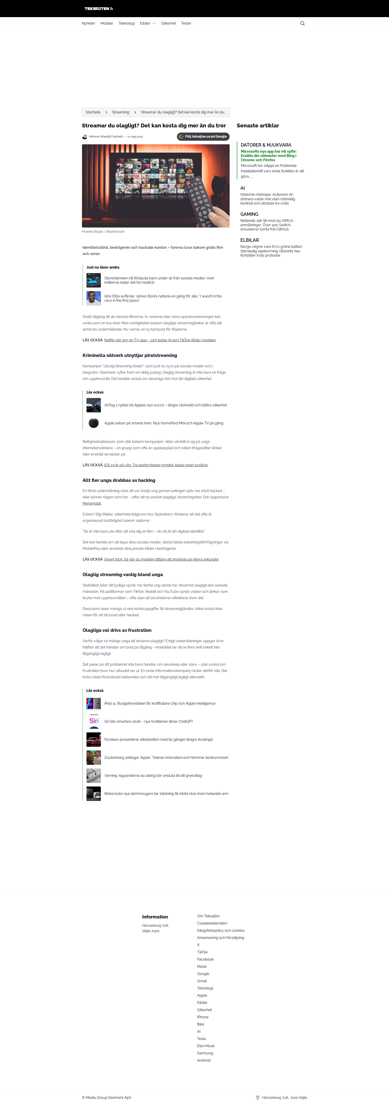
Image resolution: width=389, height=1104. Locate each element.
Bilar (201, 1024)
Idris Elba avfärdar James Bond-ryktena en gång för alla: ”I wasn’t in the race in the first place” (163, 298)
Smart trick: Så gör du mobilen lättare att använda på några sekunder (161, 559)
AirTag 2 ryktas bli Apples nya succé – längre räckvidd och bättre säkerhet (165, 405)
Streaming (120, 112)
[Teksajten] (194, 9)
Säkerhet (168, 23)
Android (203, 1060)
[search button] (302, 23)
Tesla (201, 1039)
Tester (186, 23)
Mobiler (107, 23)
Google (203, 974)
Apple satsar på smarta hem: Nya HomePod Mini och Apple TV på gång (163, 423)
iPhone (202, 1017)
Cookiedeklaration (212, 923)
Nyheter (88, 23)
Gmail (202, 981)
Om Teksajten (208, 916)
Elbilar (145, 23)
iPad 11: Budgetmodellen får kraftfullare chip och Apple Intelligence (159, 703)
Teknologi (127, 23)
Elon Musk (206, 1046)
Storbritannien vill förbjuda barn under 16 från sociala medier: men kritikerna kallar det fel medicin (159, 280)
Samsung (205, 1053)
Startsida (93, 112)
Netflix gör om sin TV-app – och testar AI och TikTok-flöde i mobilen (160, 340)
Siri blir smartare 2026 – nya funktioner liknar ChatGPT (148, 721)
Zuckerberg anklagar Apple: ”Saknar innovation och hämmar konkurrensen (166, 757)
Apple (202, 995)
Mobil (201, 966)
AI (199, 1031)
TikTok (202, 952)
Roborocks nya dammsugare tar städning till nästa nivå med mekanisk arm (166, 793)
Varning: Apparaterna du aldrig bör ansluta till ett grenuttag (153, 775)
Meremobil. (92, 503)
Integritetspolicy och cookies (221, 930)
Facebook (205, 959)
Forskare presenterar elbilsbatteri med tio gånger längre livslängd (158, 739)
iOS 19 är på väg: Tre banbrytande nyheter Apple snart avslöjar (155, 465)
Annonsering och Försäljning (220, 938)
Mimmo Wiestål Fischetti (106, 136)
